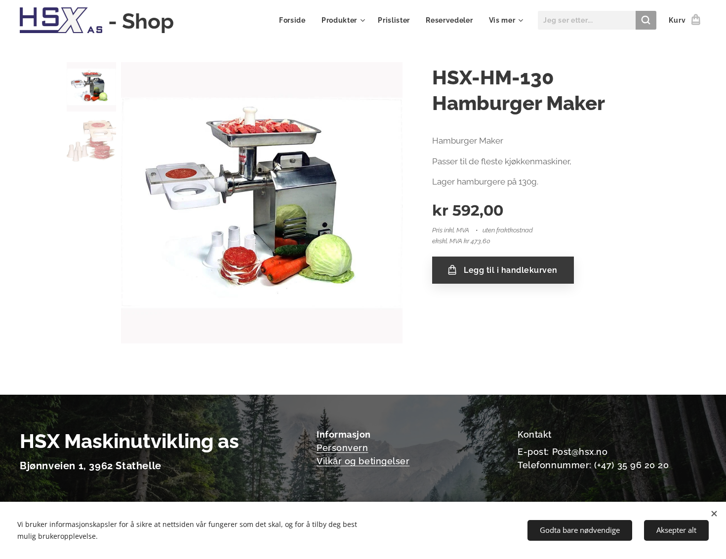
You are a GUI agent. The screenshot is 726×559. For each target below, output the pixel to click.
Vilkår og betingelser (363, 461)
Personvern (342, 448)
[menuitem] (295, 20)
